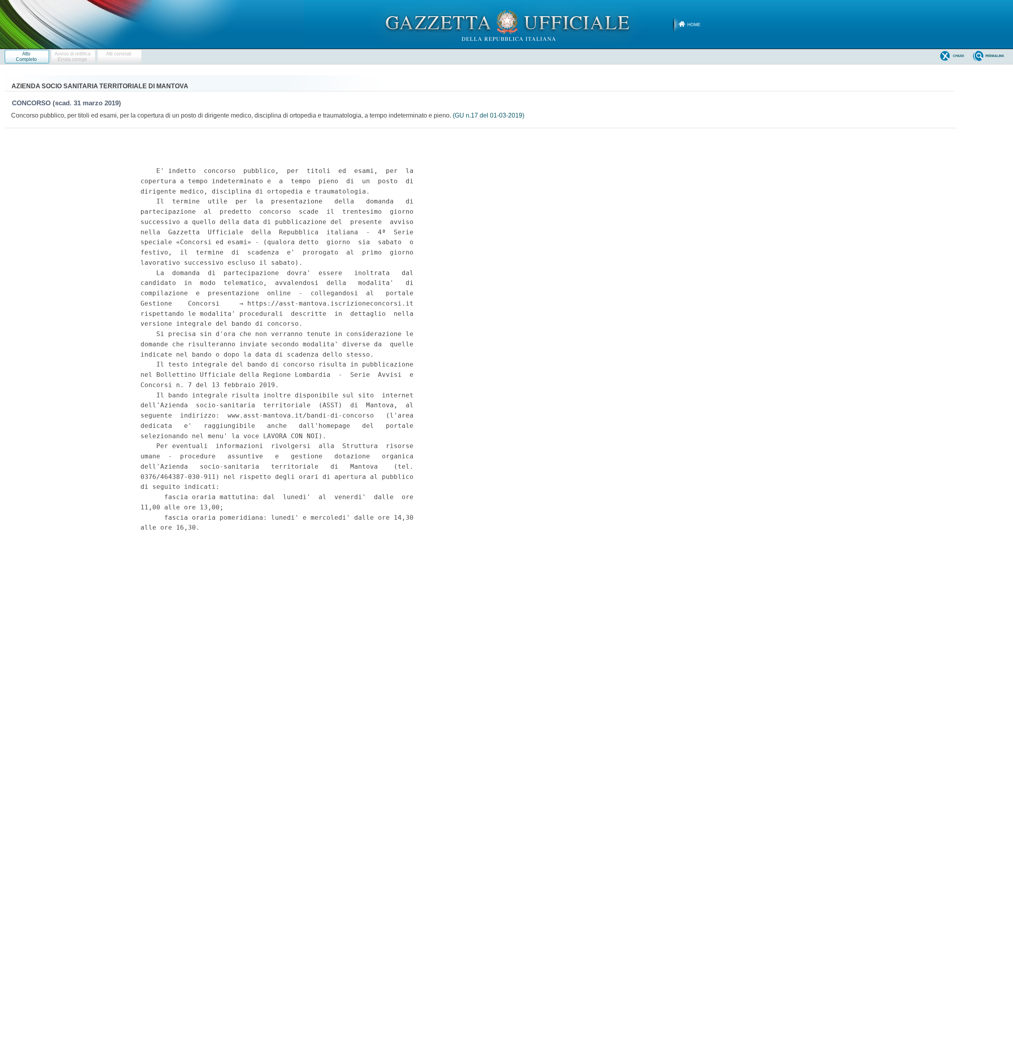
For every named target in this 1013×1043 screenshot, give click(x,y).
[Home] (507, 24)
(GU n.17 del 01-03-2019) (488, 115)
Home (693, 24)
